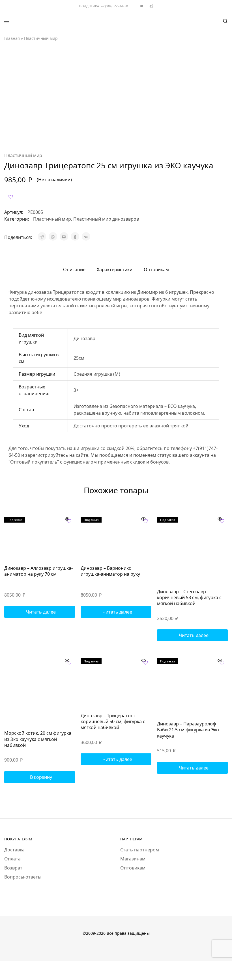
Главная (12, 38)
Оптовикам (132, 868)
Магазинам (132, 859)
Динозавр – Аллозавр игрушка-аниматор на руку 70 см (38, 571)
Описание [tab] (74, 269)
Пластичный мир (41, 38)
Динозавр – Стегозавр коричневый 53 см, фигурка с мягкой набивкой (189, 597)
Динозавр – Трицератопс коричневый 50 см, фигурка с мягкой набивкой (113, 721)
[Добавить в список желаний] (10, 196)
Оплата (12, 859)
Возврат (13, 868)
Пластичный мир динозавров (106, 219)
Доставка (14, 850)
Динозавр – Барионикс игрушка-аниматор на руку (110, 571)
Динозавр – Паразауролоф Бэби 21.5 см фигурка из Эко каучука (188, 730)
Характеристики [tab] (114, 269)
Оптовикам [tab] (156, 269)
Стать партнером (139, 850)
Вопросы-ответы (22, 877)
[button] (39, 777)
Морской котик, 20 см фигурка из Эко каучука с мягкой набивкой (37, 739)
